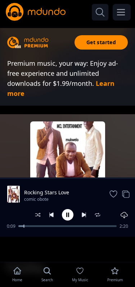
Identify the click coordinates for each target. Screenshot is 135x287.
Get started (101, 42)
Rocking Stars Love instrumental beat (46, 192)
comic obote (36, 199)
